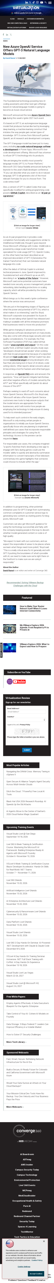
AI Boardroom (27, 1154)
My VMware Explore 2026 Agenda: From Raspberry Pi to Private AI (34, 627)
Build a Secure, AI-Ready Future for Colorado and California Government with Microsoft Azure (26, 1072)
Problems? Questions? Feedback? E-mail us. (27, 1280)
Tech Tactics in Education (27, 1237)
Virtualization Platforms (16, 27)
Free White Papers (16, 996)
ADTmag (27, 1159)
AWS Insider (27, 1164)
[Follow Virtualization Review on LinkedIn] (26, 3)
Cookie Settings (24, 1267)
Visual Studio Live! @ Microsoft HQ (22, 983)
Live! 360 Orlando (14, 880)
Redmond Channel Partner (27, 1216)
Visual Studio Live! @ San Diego (21, 833)
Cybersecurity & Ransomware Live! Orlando (26, 911)
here (15, 438)
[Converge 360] (27, 1131)
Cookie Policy (37, 1260)
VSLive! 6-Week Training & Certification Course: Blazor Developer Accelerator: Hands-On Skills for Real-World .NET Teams (27, 866)
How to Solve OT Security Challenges (23, 1034)
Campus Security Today (27, 1169)
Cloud (12, 19)
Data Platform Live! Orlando (19, 922)
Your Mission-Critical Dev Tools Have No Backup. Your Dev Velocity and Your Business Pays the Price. (27, 1096)
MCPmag (27, 1190)
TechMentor (27, 1232)
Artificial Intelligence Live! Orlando (21, 890)
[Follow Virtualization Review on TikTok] (33, 3)
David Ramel (10, 58)
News (5, 41)
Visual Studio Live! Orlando (18, 932)
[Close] (44, 1241)
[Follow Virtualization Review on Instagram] (37, 3)
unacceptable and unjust (23, 345)
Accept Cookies (36, 1274)
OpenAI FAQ (23, 374)
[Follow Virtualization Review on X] (30, 2)
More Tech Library (15, 1042)
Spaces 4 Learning (27, 1226)
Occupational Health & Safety (27, 1201)
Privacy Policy (25, 725)
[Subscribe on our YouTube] (15, 683)
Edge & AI (21, 19)
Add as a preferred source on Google (27, 13)
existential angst (18, 360)
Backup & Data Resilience (38, 27)
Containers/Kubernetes (35, 19)
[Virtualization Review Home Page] (27, 9)
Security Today (27, 1221)
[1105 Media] (27, 1141)
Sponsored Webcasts (18, 1052)
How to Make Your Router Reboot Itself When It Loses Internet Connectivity (33, 608)
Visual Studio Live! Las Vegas (19, 972)
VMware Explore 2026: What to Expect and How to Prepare (34, 645)
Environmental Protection (27, 1180)
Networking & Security (38, 23)
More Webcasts (14, 1107)
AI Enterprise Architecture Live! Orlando (24, 901)
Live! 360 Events (27, 1185)
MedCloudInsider (27, 1195)
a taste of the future (28, 278)
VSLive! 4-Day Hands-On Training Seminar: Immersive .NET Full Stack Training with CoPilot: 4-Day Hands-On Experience (25, 959)
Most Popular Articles (18, 765)
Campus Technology (27, 1175)
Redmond (27, 1211)
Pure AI (27, 1206)
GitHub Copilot (18, 193)
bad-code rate (20, 357)
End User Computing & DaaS (17, 23)
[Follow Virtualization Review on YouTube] (41, 2)
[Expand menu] (50, 3)
